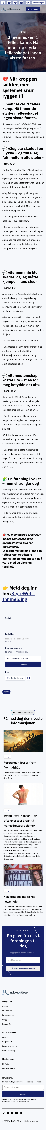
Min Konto (6, 1037)
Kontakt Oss (6, 1024)
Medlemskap (7, 1011)
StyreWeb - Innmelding (18, 596)
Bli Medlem (6, 1064)
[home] (10, 9)
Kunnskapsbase (8, 1015)
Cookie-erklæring (8, 1051)
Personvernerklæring (10, 1046)
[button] (42, 9)
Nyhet (23, 32)
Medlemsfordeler (8, 1068)
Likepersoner (7, 1042)
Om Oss (5, 1006)
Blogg (4, 1020)
